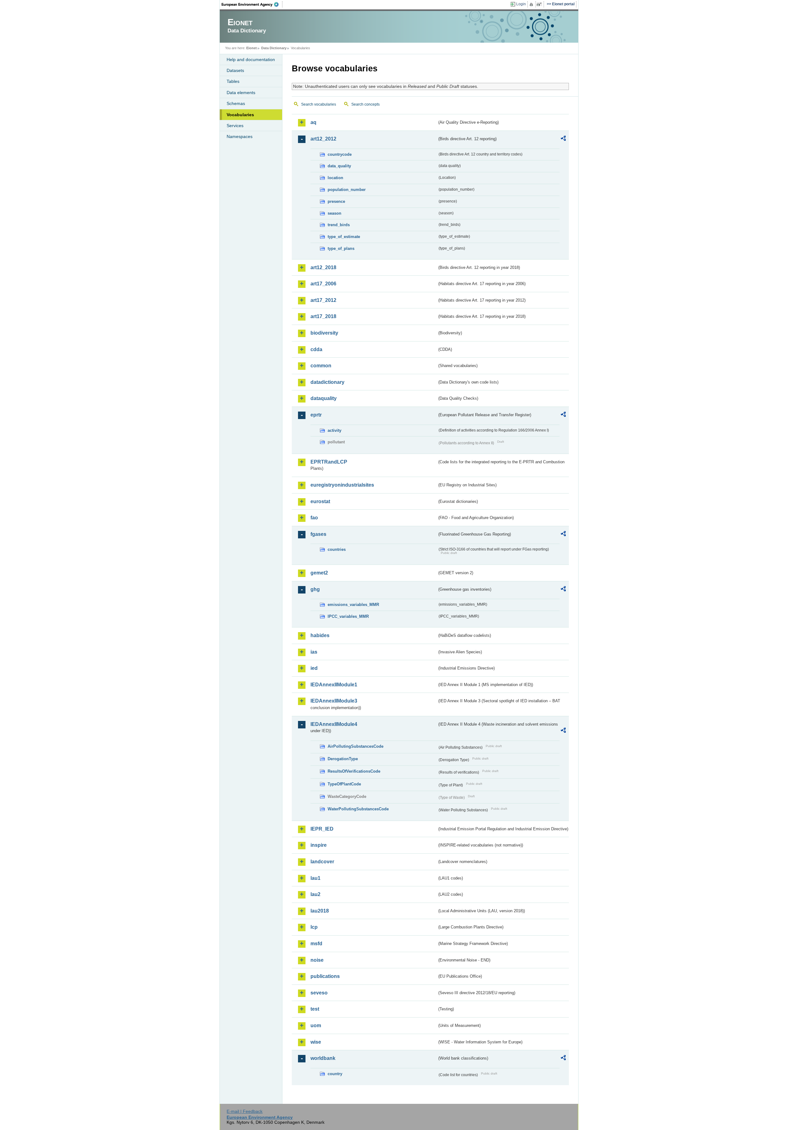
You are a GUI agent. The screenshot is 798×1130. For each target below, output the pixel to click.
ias (313, 652)
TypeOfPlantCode (344, 784)
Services (235, 125)
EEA (252, 4)
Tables (233, 81)
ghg (315, 589)
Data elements (241, 92)
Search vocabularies (318, 104)
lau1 (315, 878)
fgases (318, 534)
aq (313, 122)
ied (314, 668)
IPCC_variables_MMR (348, 616)
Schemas (236, 103)
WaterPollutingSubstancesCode (358, 809)
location (335, 177)
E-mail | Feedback (244, 1111)
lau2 (315, 894)
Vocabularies (240, 114)
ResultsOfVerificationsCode (354, 771)
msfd (316, 943)
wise (315, 1042)
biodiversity (324, 333)
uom (315, 1025)
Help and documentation (251, 59)
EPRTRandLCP (328, 462)
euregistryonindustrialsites (342, 485)
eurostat (320, 501)
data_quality (339, 166)
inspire (318, 845)
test (314, 1009)
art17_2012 (323, 300)
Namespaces (239, 136)
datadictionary (327, 382)
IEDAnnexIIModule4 (333, 724)
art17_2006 (323, 283)
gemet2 (319, 572)
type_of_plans (341, 248)
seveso (319, 992)
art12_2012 (323, 138)
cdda (316, 349)
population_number (347, 189)
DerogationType (343, 758)
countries (337, 549)
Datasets (235, 70)
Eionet (251, 48)
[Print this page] (532, 4)
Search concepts (365, 104)
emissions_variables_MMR (353, 604)
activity (334, 430)
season (334, 213)
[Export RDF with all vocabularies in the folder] (563, 139)
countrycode (340, 154)
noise (317, 960)
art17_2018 (323, 316)
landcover (322, 861)
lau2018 (319, 910)
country (335, 1073)
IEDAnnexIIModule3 (333, 700)
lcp (314, 927)
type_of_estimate (344, 236)
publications (325, 976)
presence (336, 201)
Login (521, 4)
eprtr (316, 414)
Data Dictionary (273, 48)
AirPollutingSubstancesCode (355, 746)
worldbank (322, 1058)
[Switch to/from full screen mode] (540, 4)
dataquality (323, 398)
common (320, 365)
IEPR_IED (322, 829)
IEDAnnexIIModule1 (333, 684)
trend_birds (339, 224)
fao (314, 517)
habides (319, 635)
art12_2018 (323, 267)
